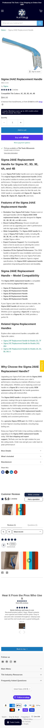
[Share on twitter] (7, 573)
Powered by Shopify (22, 724)
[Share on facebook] (2, 573)
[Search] (40, 23)
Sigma (5, 86)
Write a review (33, 495)
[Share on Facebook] (3, 472)
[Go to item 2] (19, 509)
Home (3, 30)
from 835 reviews (22, 603)
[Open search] (3, 532)
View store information (11, 153)
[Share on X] (7, 472)
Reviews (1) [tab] (11, 525)
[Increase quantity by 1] (21, 122)
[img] (22, 601)
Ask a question (34, 499)
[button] (6, 90)
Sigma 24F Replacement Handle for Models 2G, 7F (22, 341)
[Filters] (9, 532)
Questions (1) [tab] (32, 525)
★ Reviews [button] (42, 366)
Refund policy (28, 719)
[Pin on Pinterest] (15, 472)
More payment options (22, 143)
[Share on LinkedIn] (11, 472)
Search (4, 717)
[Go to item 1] (7, 509)
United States (21, 689)
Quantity (4, 117)
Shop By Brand (14, 717)
